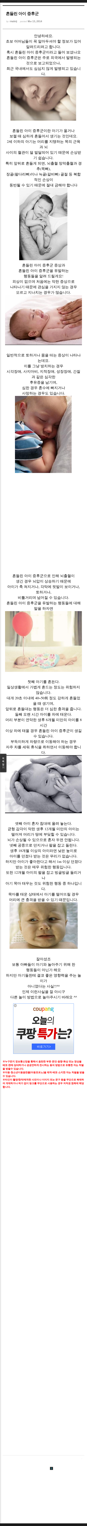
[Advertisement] (43, 525)
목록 (3, 763)
